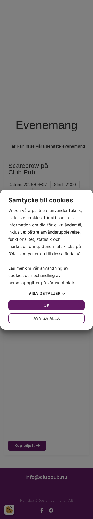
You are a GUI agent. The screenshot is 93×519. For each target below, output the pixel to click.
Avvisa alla (46, 318)
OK (46, 305)
